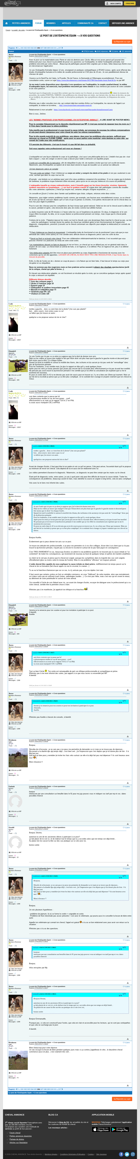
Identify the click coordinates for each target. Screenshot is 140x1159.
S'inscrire (130, 3)
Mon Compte (115, 3)
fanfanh (36, 947)
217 (59, 48)
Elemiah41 (12, 351)
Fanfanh (12, 786)
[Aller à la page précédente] (16, 48)
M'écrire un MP (16, 85)
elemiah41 (36, 502)
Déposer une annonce (123, 23)
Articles (66, 23)
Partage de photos (17, 1139)
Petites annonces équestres (21, 1136)
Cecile (11, 304)
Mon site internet (16, 83)
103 (28, 48)
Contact (102, 23)
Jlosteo (11, 55)
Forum (38, 23)
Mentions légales (51, 1154)
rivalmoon (36, 876)
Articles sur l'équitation (18, 1143)
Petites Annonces (21, 23)
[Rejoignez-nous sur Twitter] (127, 1154)
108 (45, 48)
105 (35, 48)
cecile (35, 446)
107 (41, 48)
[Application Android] (120, 1130)
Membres (51, 23)
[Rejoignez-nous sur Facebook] (121, 1154)
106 (38, 48)
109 (48, 48)
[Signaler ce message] (123, 348)
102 (25, 48)
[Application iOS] (101, 1130)
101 (22, 48)
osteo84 (36, 994)
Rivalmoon (12, 740)
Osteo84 (11, 828)
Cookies (91, 1154)
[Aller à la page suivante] (62, 48)
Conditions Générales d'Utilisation (72, 1154)
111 (54, 48)
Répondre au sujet (123, 42)
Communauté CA (85, 23)
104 (31, 48)
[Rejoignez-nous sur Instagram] (132, 1154)
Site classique (101, 1154)
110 (51, 48)
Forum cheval (15, 1133)
